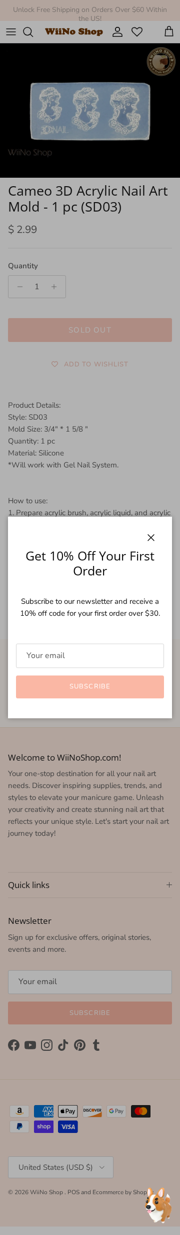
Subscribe (90, 686)
